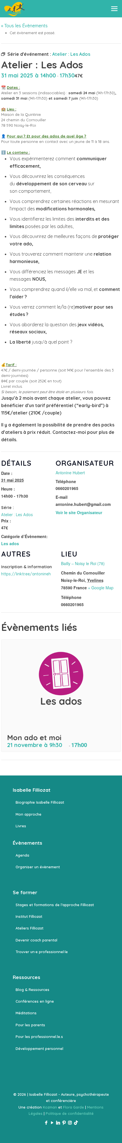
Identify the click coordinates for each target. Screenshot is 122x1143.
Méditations (26, 1013)
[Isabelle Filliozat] (14, 8)
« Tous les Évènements (24, 25)
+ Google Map (100, 587)
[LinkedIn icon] (58, 1122)
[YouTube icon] (52, 1122)
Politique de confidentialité (70, 1113)
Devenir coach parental (36, 940)
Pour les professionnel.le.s (39, 1036)
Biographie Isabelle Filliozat (40, 802)
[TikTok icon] (76, 1122)
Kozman (50, 1107)
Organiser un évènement (38, 867)
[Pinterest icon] (64, 1122)
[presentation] (60, 684)
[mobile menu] (114, 8)
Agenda (22, 855)
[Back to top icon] (110, 1131)
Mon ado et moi (34, 737)
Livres (21, 826)
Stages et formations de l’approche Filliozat (55, 904)
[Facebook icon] (46, 1122)
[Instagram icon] (70, 1122)
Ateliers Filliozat (29, 928)
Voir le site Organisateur (79, 512)
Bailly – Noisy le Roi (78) (83, 563)
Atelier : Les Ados (17, 514)
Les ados (10, 543)
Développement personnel (39, 1048)
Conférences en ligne (35, 1001)
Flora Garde (73, 1107)
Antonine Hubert (70, 472)
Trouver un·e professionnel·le (42, 951)
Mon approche (28, 814)
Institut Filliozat (29, 916)
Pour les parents (30, 1025)
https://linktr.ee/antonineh (26, 573)
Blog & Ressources (32, 989)
